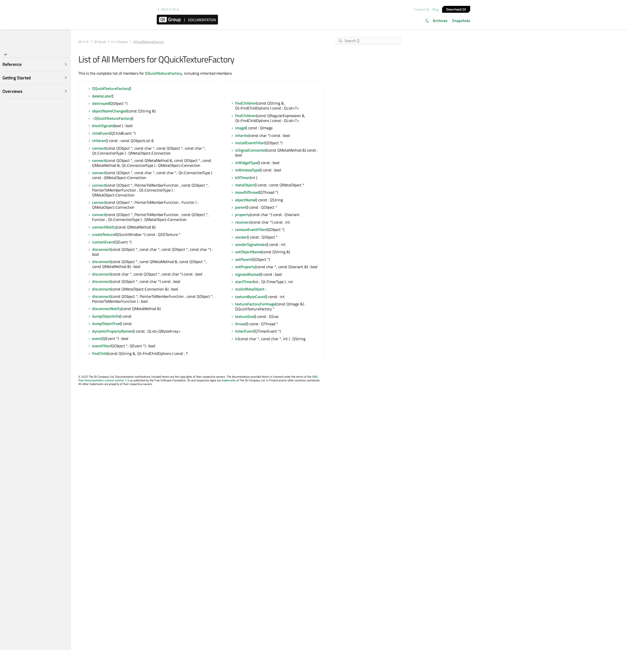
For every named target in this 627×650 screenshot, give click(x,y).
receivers (243, 222)
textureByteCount (250, 297)
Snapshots (461, 21)
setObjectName (248, 252)
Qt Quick (100, 41)
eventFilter (101, 346)
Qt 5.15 (83, 41)
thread (240, 324)
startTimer (244, 282)
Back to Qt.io (170, 9)
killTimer (242, 178)
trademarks (229, 380)
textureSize (244, 316)
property (242, 214)
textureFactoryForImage (255, 304)
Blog (436, 9)
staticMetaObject (250, 289)
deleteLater (101, 96)
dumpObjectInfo (106, 316)
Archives (440, 21)
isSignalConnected (250, 150)
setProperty (245, 267)
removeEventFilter (250, 229)
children (99, 141)
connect (98, 148)
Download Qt (456, 9)
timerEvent (244, 331)
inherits (241, 135)
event (97, 338)
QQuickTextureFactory (163, 73)
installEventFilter (249, 143)
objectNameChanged (109, 111)
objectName (245, 200)
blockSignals (102, 126)
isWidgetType (246, 163)
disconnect (101, 249)
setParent (243, 259)
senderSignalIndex (250, 244)
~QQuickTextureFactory (111, 118)
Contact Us (421, 9)
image (240, 128)
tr (236, 339)
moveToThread (247, 192)
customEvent (103, 242)
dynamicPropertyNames (112, 331)
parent (240, 207)
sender (241, 237)
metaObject (245, 185)
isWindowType (247, 170)
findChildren (245, 103)
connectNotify (104, 227)
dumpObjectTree (106, 323)
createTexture (103, 234)
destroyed (100, 103)
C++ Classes (119, 41)
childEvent (101, 133)
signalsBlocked (247, 274)
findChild (100, 353)
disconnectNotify (106, 309)
